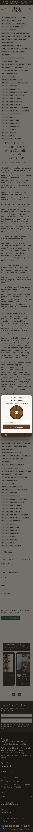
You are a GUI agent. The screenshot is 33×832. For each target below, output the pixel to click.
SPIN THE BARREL (16, 427)
